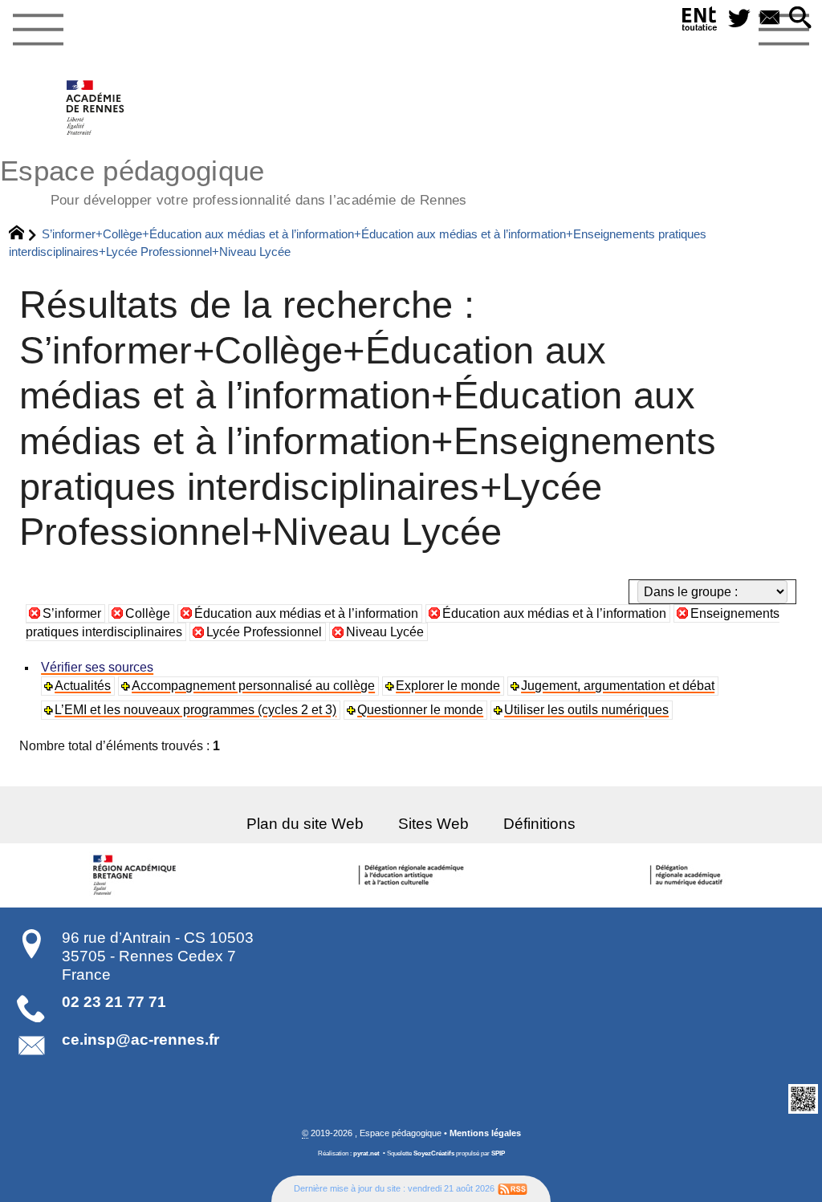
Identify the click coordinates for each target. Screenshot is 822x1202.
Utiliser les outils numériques (586, 710)
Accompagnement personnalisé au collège (253, 685)
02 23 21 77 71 (114, 1001)
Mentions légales (485, 1133)
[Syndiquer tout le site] (512, 1188)
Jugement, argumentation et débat (617, 685)
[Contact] (770, 19)
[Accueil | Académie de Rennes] (137, 875)
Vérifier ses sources (97, 667)
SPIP (498, 1153)
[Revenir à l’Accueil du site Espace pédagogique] (96, 107)
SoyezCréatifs (433, 1153)
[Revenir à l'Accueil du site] (24, 234)
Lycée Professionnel (264, 632)
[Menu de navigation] (37, 30)
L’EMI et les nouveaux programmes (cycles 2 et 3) (195, 710)
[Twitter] (739, 19)
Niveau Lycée (385, 632)
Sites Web (433, 823)
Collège (147, 613)
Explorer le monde (448, 685)
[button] (800, 19)
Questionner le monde (420, 710)
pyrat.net (366, 1153)
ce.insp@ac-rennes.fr (140, 1039)
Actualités (83, 685)
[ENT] (700, 22)
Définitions (539, 823)
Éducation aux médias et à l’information (306, 613)
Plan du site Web (305, 823)
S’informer (72, 613)
